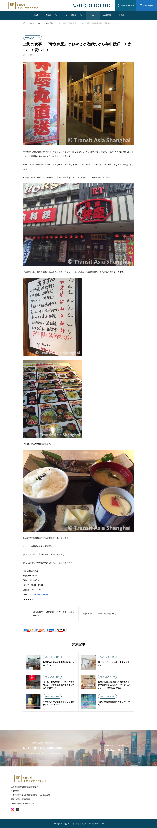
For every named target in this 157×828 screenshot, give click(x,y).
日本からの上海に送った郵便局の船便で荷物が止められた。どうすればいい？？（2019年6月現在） (114, 685)
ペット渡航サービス (74, 15)
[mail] (17, 809)
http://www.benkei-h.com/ (40, 594)
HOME (36, 15)
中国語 (121, 15)
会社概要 (107, 15)
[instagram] (12, 809)
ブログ (93, 15)
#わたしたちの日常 (32, 38)
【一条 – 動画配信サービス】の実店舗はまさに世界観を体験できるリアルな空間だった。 (58, 685)
